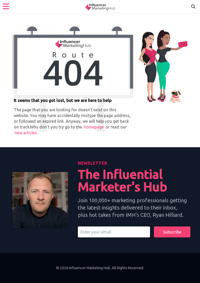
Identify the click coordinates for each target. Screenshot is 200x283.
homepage (94, 127)
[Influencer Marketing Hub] (100, 6)
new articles (26, 132)
